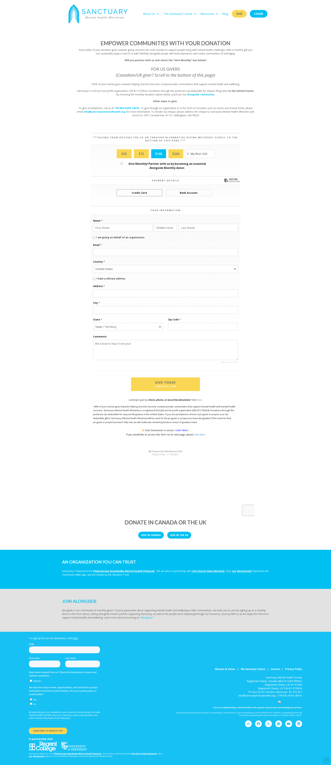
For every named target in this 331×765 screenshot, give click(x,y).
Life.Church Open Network (208, 571)
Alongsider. (147, 617)
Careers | (278, 669)
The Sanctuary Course (253, 669)
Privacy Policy (293, 669)
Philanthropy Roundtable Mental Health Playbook (124, 571)
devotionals (244, 571)
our (234, 571)
